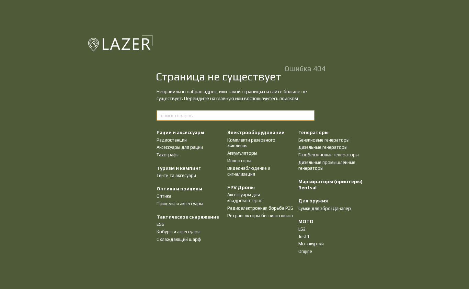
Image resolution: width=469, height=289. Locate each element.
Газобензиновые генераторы (328, 154)
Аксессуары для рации (180, 147)
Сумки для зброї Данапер (324, 208)
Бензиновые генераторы (324, 140)
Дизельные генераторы (322, 147)
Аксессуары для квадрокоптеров (245, 197)
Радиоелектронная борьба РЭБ (260, 208)
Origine (305, 251)
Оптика (164, 196)
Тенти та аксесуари (176, 175)
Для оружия (313, 200)
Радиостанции (172, 140)
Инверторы (239, 160)
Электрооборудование (255, 132)
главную (225, 98)
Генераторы (313, 132)
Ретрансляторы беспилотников (260, 215)
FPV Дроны (241, 187)
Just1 (304, 236)
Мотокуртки (311, 243)
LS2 (302, 229)
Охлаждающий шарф (179, 239)
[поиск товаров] (309, 115)
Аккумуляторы (242, 153)
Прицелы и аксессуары (180, 203)
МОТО (305, 221)
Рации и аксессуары (180, 132)
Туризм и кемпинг (179, 168)
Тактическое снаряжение (188, 217)
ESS (160, 224)
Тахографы (168, 154)
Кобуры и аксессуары (179, 231)
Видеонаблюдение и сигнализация (248, 171)
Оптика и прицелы (179, 188)
